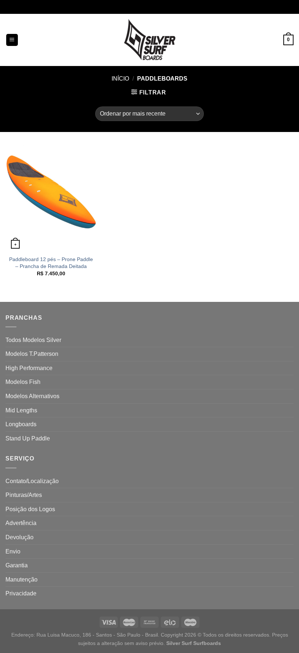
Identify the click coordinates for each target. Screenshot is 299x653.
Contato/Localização (32, 481)
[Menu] (12, 40)
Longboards (20, 424)
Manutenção (21, 579)
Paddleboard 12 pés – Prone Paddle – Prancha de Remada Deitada (51, 262)
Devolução (19, 537)
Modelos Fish (22, 382)
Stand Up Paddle (27, 438)
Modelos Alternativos (32, 396)
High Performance (29, 368)
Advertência (20, 523)
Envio (12, 551)
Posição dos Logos (30, 509)
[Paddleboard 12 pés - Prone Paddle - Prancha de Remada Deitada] (51, 197)
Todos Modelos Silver (33, 340)
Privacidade (20, 593)
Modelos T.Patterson (31, 354)
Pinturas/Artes (23, 495)
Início (120, 78)
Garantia (16, 565)
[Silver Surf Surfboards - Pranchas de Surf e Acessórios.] (149, 40)
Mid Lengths (21, 410)
